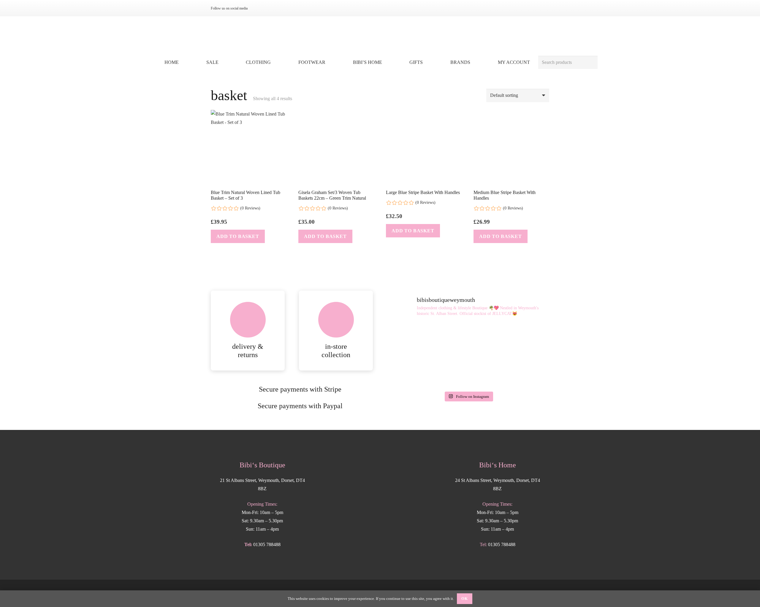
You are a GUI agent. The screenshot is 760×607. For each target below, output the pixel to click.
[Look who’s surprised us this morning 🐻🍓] (468, 371)
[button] (275, 62)
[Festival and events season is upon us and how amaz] (523, 371)
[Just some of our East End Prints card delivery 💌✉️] (523, 339)
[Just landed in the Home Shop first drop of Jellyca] (468, 339)
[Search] (591, 62)
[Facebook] (268, 8)
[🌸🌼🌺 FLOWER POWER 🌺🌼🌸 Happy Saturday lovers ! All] (413, 371)
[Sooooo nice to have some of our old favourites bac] (413, 339)
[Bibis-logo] (380, 36)
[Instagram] (259, 8)
